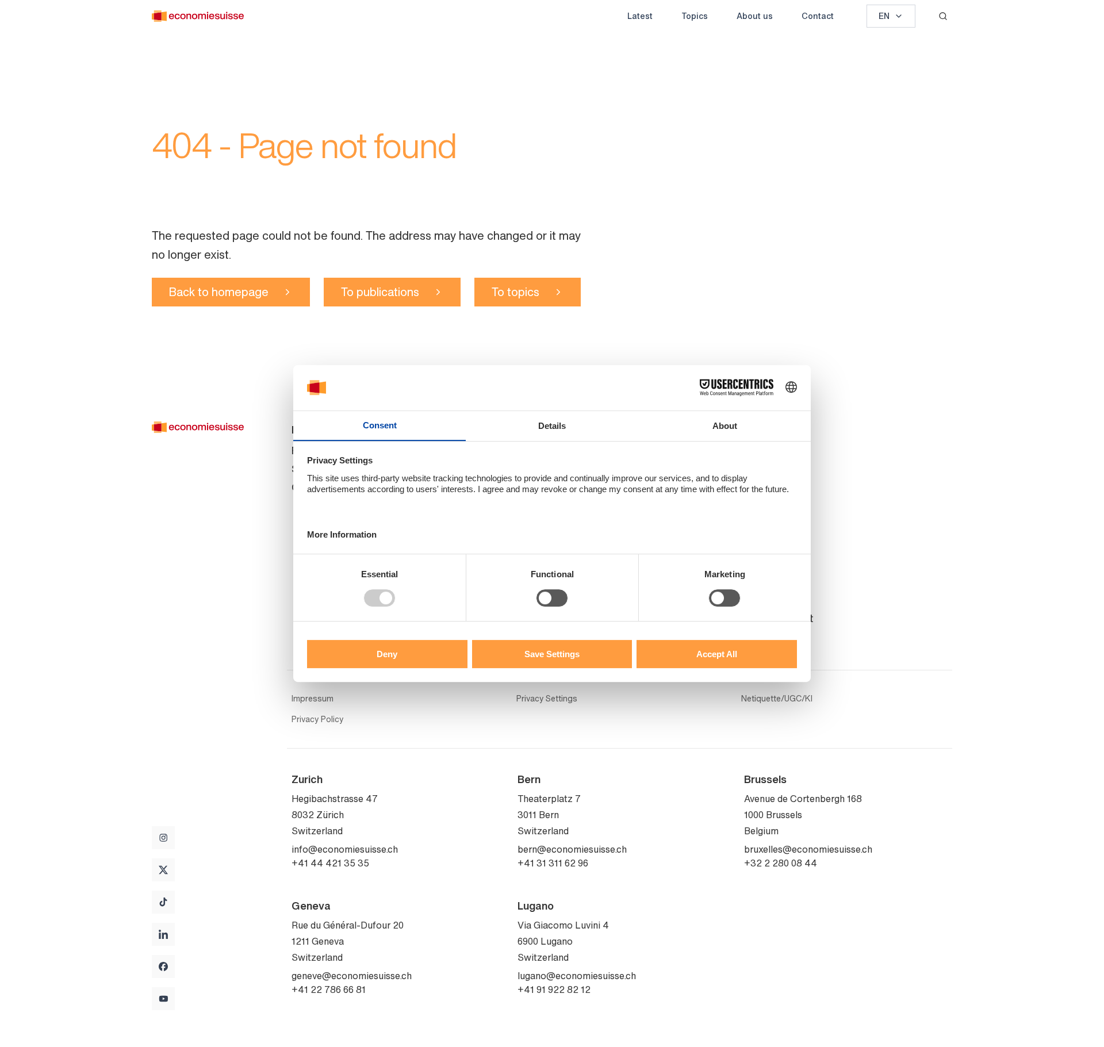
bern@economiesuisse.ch (572, 849)
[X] (163, 869)
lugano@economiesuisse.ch (577, 976)
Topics (694, 16)
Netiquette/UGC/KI (776, 698)
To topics (515, 291)
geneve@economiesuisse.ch (352, 976)
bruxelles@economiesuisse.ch (808, 849)
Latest (640, 16)
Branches (766, 599)
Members (765, 505)
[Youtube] (163, 998)
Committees (772, 487)
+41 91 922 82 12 (554, 989)
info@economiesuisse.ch (345, 849)
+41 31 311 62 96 (553, 863)
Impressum (313, 698)
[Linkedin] (163, 934)
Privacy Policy (317, 719)
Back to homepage (219, 291)
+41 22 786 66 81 (329, 989)
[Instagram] (163, 837)
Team (757, 468)
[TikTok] (163, 902)
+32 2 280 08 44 (780, 863)
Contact (818, 16)
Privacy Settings (546, 698)
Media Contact (778, 618)
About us (755, 16)
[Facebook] (163, 966)
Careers (762, 523)
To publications (380, 291)
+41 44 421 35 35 (330, 863)
